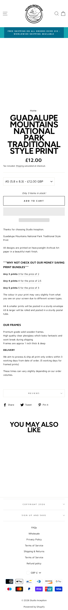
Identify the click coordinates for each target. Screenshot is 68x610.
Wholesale (34, 533)
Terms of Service (34, 545)
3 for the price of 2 (28, 274)
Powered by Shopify (34, 606)
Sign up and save (34, 515)
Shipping (20, 166)
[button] (34, 211)
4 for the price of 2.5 (29, 280)
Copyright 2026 (34, 504)
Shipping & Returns (34, 551)
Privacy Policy (34, 539)
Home (33, 110)
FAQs (34, 527)
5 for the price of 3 (28, 287)
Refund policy (34, 563)
